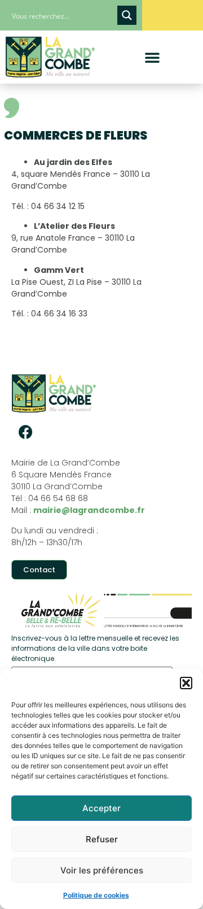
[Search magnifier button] (126, 15)
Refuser (102, 839)
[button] (186, 683)
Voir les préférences (101, 870)
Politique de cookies (96, 895)
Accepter (101, 808)
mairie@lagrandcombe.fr (89, 510)
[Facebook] (25, 431)
